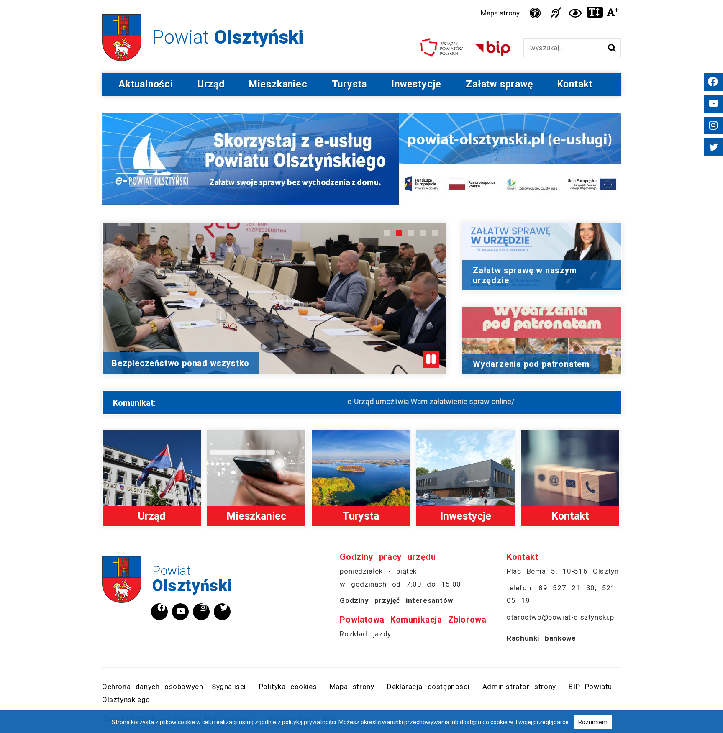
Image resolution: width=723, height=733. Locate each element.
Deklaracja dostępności (428, 686)
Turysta (349, 84)
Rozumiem (593, 722)
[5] (435, 233)
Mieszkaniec (278, 84)
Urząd (211, 84)
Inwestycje (416, 84)
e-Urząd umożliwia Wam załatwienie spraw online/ (378, 401)
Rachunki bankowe (541, 638)
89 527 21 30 (566, 588)
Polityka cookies (288, 686)
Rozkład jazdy (365, 634)
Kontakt (575, 84)
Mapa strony (500, 13)
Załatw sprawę (499, 84)
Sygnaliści (229, 686)
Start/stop (431, 359)
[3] (411, 233)
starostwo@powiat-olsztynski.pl (561, 617)
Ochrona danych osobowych (152, 686)
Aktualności (145, 84)
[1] (387, 233)
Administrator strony (519, 686)
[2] (399, 233)
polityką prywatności (309, 722)
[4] (423, 233)
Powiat (192, 579)
